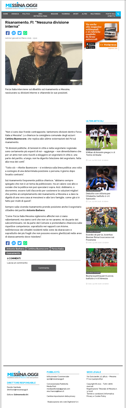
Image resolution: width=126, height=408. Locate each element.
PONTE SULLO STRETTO (111, 15)
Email (10, 303)
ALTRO (84, 14)
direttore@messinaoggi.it (17, 390)
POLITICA (26, 14)
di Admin (104, 160)
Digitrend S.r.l (72, 402)
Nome (10, 299)
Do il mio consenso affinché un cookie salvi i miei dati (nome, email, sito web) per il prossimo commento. (43, 315)
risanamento (13, 253)
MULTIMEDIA (95, 14)
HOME (5, 14)
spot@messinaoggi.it (55, 379)
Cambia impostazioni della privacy (61, 396)
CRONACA (15, 14)
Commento (12, 269)
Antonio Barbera (15, 248)
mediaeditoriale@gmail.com (58, 389)
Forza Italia (58, 248)
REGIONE (54, 14)
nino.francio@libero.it (55, 391)
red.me (8, 38)
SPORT (76, 14)
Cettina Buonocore (38, 248)
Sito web (11, 308)
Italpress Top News (93, 149)
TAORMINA (66, 14)
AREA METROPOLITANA (40, 15)
